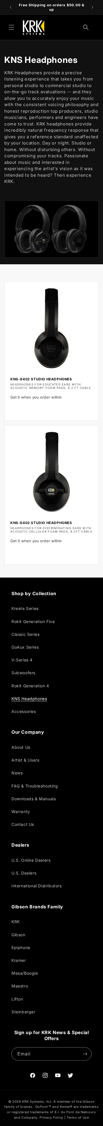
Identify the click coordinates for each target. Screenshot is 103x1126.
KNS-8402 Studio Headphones (41, 379)
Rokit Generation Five (33, 621)
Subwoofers (23, 672)
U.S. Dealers (23, 873)
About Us (20, 747)
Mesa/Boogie (24, 973)
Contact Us (22, 824)
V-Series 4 (22, 659)
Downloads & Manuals (33, 798)
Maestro (19, 985)
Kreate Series (25, 608)
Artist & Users (25, 760)
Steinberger (23, 1011)
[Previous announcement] (10, 7)
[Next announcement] (92, 7)
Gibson (18, 934)
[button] (11, 27)
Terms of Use (78, 1117)
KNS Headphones (29, 698)
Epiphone (20, 947)
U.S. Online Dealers (30, 860)
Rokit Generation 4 (30, 685)
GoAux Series (25, 647)
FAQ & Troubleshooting (34, 785)
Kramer (18, 960)
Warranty (20, 811)
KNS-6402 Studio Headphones (41, 523)
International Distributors (36, 885)
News (17, 772)
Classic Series (25, 634)
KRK (15, 921)
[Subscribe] (85, 1054)
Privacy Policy (51, 1117)
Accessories (23, 711)
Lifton (17, 999)
